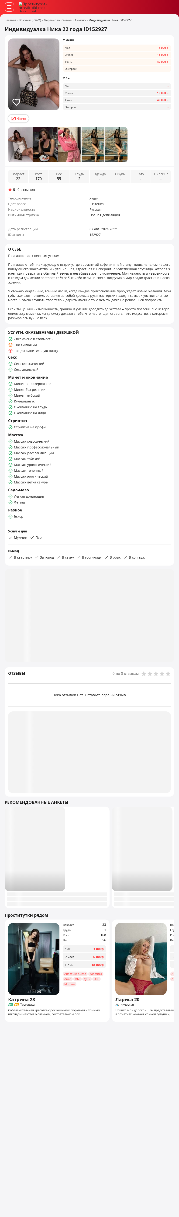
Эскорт (19, 516)
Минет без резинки (29, 389)
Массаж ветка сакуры (31, 482)
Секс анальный (26, 369)
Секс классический (29, 363)
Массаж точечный (29, 470)
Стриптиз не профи (30, 427)
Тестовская (28, 1005)
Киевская (127, 1005)
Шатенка (97, 204)
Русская (96, 209)
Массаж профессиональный (36, 447)
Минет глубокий (27, 395)
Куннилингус (24, 401)
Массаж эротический (31, 476)
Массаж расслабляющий (34, 453)
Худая (94, 198)
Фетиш (19, 502)
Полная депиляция (105, 215)
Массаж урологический (33, 464)
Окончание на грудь (30, 407)
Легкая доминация (29, 496)
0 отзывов (26, 189)
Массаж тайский (27, 459)
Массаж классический (31, 441)
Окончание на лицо (30, 413)
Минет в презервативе (32, 383)
